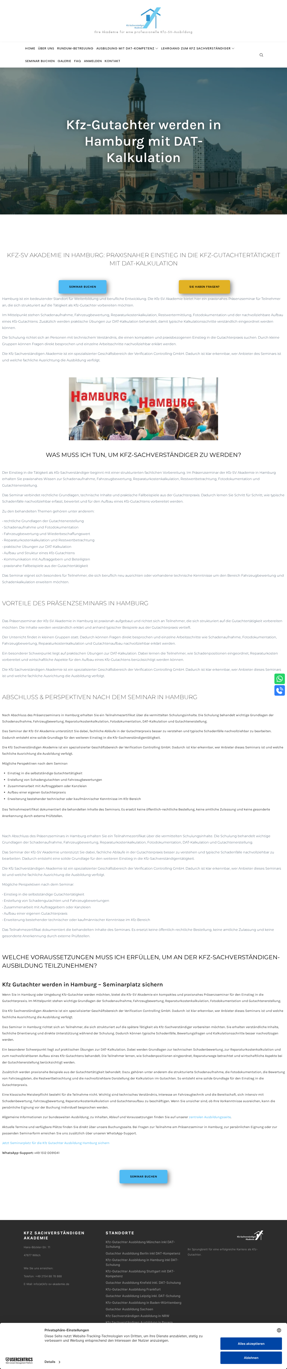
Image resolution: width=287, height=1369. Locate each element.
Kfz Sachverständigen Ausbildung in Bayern (139, 1322)
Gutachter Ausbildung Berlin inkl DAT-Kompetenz (143, 1253)
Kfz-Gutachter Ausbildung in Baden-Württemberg (143, 1303)
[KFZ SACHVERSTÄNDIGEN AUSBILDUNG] (143, 17)
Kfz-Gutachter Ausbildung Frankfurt (133, 1289)
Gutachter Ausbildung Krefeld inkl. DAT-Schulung (143, 1283)
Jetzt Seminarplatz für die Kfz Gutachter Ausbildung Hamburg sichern (55, 1143)
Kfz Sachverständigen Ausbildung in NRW (137, 1316)
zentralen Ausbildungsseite (210, 1117)
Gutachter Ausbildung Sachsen (129, 1309)
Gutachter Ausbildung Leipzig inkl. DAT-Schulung (143, 1296)
